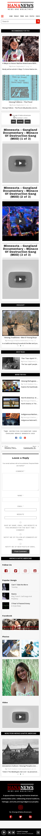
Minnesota (26, 433)
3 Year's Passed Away (20, 603)
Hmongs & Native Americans (18, 340)
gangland (10, 433)
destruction (14, 431)
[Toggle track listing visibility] (38, 832)
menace (18, 433)
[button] (18, 346)
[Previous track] (9, 832)
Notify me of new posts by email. (20, 547)
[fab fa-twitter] (20, 816)
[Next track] (13, 832)
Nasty (14, 594)
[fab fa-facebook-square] (16, 438)
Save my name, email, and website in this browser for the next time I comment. (20, 527)
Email (20, 506)
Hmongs (20, 121)
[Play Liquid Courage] (4, 832)
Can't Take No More (19, 585)
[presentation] (4, 324)
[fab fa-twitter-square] (20, 438)
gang (34, 431)
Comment (20, 471)
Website (20, 514)
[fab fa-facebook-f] (10, 816)
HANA (13, 121)
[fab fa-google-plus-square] (25, 438)
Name (20, 495)
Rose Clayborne (17, 66)
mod (33, 433)
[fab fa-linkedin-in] (30, 816)
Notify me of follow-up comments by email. (20, 538)
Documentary (25, 431)
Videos (28, 121)
